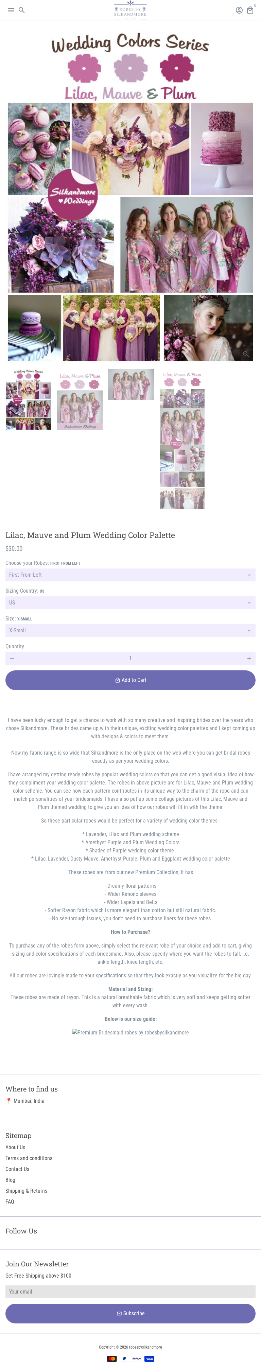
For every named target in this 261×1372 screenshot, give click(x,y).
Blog (10, 1180)
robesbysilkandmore (145, 1347)
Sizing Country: (24, 591)
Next (249, 197)
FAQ (9, 1201)
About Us (15, 1147)
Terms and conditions (28, 1158)
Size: (18, 618)
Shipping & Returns (26, 1191)
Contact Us (17, 1169)
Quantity (14, 646)
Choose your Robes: (43, 563)
